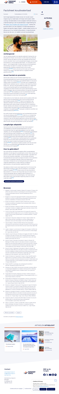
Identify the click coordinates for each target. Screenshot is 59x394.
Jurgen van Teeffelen (48, 28)
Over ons (46, 2)
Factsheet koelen (10, 344)
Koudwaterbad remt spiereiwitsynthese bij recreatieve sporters (29, 345)
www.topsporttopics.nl (9, 372)
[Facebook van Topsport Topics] (44, 374)
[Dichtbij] (55, 380)
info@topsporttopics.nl (9, 373)
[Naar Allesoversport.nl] (55, 2)
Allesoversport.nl (19, 316)
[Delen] (42, 12)
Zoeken (23, 2)
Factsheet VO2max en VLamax (49, 340)
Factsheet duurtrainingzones (49, 332)
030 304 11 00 (7, 375)
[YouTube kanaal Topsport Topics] (50, 375)
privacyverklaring (43, 386)
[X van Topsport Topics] (47, 375)
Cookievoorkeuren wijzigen (16, 388)
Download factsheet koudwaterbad (14, 181)
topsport (19, 312)
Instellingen (36, 389)
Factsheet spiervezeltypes (48, 348)
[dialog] (44, 386)
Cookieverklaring (28, 388)
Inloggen (34, 2)
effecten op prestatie (9, 312)
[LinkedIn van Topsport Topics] (53, 375)
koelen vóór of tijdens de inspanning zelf (17, 24)
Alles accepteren (51, 389)
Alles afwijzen (43, 389)
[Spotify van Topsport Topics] (55, 375)
